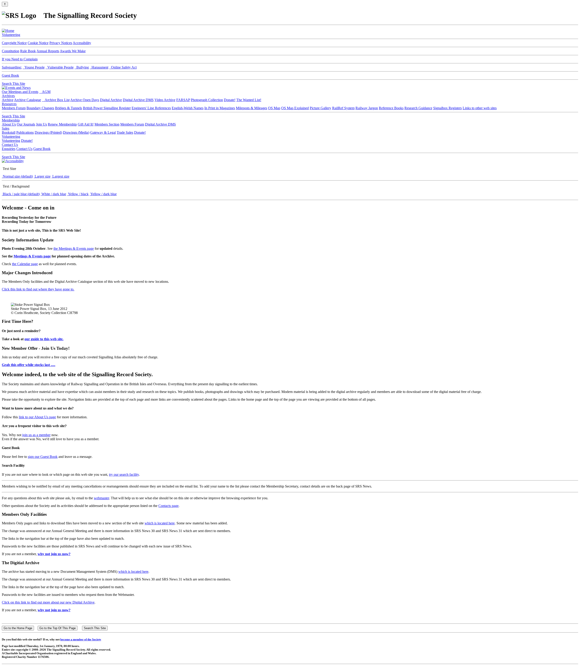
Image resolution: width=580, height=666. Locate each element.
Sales (5, 128)
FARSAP (183, 100)
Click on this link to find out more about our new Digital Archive (48, 602)
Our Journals (26, 124)
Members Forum (14, 108)
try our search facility (124, 474)
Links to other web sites (480, 108)
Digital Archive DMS (138, 100)
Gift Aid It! (86, 124)
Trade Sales (125, 132)
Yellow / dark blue (103, 194)
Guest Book (10, 75)
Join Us (41, 124)
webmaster (101, 498)
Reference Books (391, 108)
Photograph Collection (207, 100)
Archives (8, 96)
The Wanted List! (248, 100)
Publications (25, 132)
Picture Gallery (320, 108)
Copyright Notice (14, 43)
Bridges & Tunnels (68, 108)
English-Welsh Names (187, 108)
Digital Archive (111, 100)
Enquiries (8, 149)
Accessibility (82, 43)
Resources (9, 104)
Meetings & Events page (32, 256)
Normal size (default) (17, 176)
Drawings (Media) (76, 132)
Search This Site (13, 84)
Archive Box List (56, 100)
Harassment (99, 67)
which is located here (160, 523)
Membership (11, 120)
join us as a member (36, 435)
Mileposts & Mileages (251, 108)
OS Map (274, 108)
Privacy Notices (60, 43)
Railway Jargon (366, 108)
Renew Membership (62, 124)
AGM (45, 92)
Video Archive (165, 100)
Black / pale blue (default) (21, 194)
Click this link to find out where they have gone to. (38, 289)
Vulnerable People (60, 67)
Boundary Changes (40, 108)
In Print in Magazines (219, 108)
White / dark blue (53, 194)
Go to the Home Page (18, 628)
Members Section (106, 124)
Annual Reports (47, 51)
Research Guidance (418, 108)
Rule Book (28, 51)
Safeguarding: (12, 67)
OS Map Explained (295, 108)
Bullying (82, 67)
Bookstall (8, 132)
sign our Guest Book (43, 457)
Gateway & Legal (103, 132)
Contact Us (10, 145)
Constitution (10, 51)
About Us (9, 124)
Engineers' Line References (151, 108)
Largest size (60, 176)
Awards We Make (73, 51)
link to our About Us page (37, 417)
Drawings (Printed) (48, 132)
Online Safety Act (123, 67)
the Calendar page (25, 264)
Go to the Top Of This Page (57, 628)
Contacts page (168, 506)
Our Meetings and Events (20, 92)
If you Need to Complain (20, 59)
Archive (7, 100)
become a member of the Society (80, 639)
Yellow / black (78, 194)
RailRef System (343, 108)
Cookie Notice (38, 43)
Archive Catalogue (27, 100)
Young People (34, 67)
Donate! (229, 100)
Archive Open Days (84, 100)
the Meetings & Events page (73, 248)
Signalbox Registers (447, 108)
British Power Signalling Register (107, 108)
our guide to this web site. (43, 339)
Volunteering (11, 35)
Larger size (42, 176)
